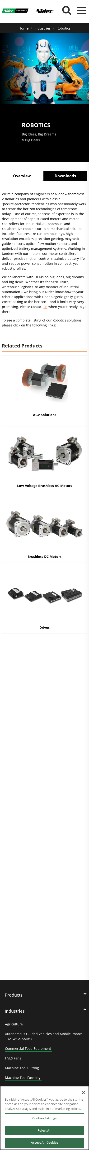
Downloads (65, 175)
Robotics (63, 28)
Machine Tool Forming (22, 1077)
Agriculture (14, 1024)
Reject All (44, 1130)
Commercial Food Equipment (28, 1048)
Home (23, 28)
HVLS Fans (13, 1058)
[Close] (83, 1092)
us (45, 306)
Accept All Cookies (44, 1142)
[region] (44, 1118)
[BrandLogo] (15, 11)
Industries (42, 28)
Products (14, 995)
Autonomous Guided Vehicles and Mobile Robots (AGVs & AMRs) (44, 1036)
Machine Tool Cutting (22, 1068)
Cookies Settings (44, 1118)
